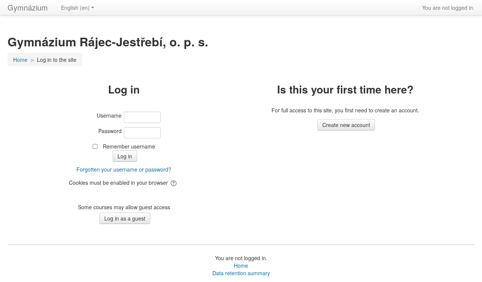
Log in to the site (56, 59)
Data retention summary (241, 273)
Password (110, 131)
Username (109, 115)
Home (241, 265)
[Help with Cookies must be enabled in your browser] (174, 182)
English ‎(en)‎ (75, 7)
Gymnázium (28, 7)
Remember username (129, 146)
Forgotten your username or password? (123, 169)
